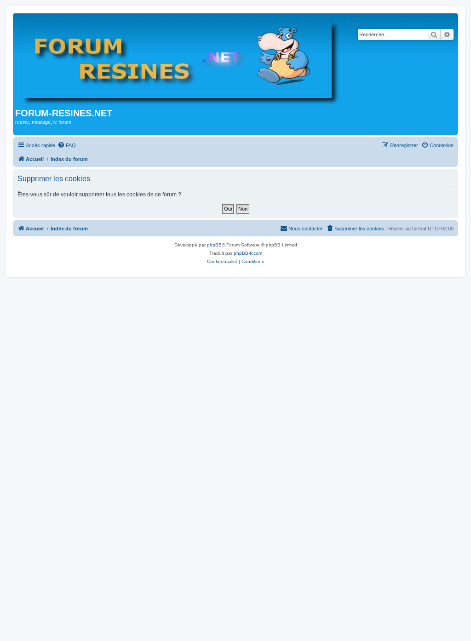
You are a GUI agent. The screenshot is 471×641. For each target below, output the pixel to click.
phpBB (214, 244)
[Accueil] (181, 61)
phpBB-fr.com (248, 253)
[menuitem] (66, 145)
